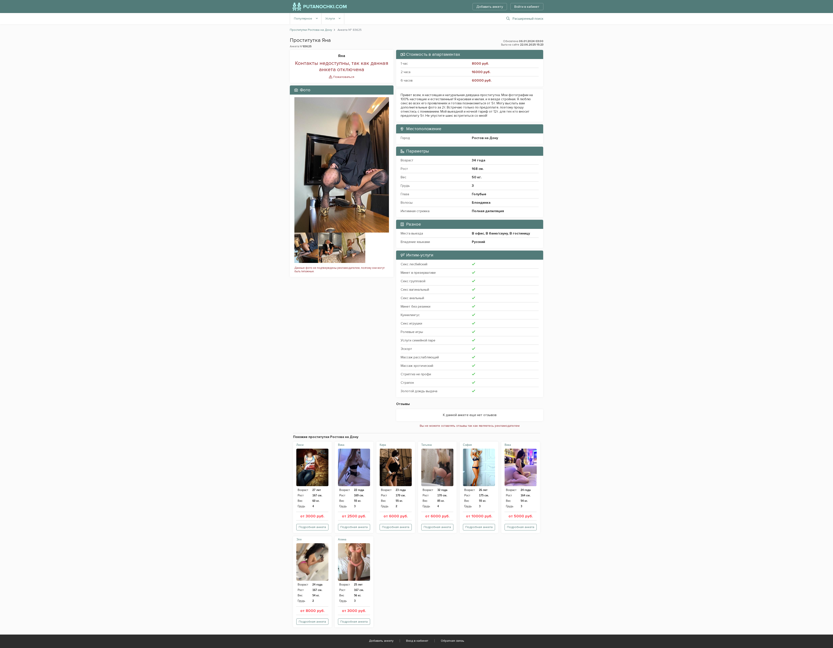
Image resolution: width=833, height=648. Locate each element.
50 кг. (477, 177)
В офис (478, 233)
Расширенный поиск (528, 18)
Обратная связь (452, 641)
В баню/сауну (497, 233)
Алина (342, 539)
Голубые (479, 194)
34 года (478, 160)
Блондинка (481, 202)
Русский (478, 242)
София (467, 444)
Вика (341, 444)
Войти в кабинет (526, 7)
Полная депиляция (488, 211)
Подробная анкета (312, 527)
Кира (383, 444)
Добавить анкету (489, 7)
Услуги (330, 18)
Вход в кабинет (417, 641)
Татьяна (426, 444)
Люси (299, 444)
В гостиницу (520, 233)
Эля (299, 539)
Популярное (303, 18)
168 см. (478, 169)
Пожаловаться (343, 77)
